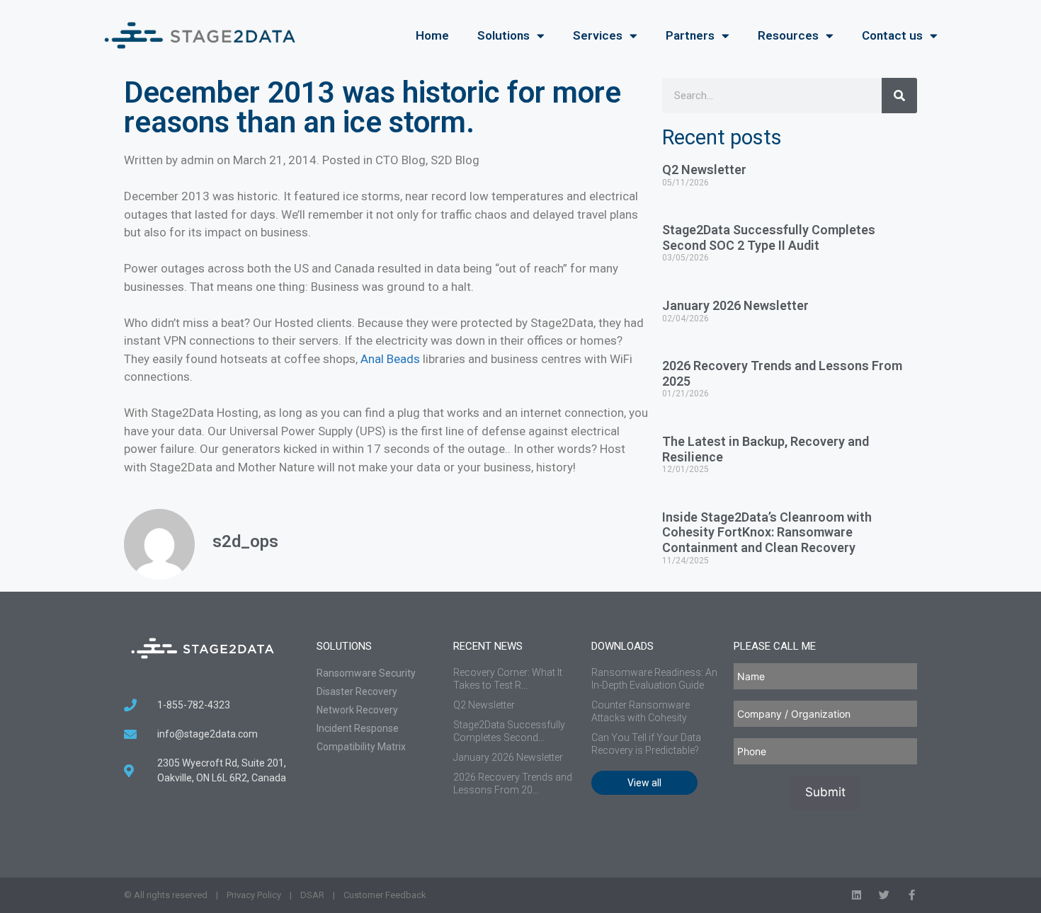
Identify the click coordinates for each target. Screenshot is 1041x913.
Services (597, 35)
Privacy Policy (254, 895)
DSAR (312, 895)
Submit (825, 792)
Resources (788, 35)
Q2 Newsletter (704, 169)
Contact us (892, 35)
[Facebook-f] (911, 895)
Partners (690, 35)
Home (432, 35)
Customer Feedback (384, 895)
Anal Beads (390, 359)
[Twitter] (884, 895)
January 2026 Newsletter (735, 305)
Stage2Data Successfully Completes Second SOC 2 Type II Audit (768, 237)
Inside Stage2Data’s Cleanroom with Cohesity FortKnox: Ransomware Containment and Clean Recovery (767, 532)
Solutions (503, 35)
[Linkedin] (856, 895)
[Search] (899, 95)
